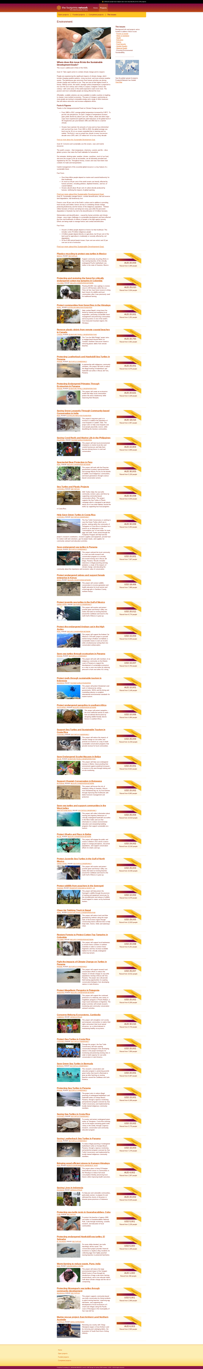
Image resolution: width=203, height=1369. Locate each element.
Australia (60, 1322)
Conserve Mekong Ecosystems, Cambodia (78, 1014)
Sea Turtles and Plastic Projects (73, 486)
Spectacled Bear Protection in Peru (74, 462)
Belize (59, 759)
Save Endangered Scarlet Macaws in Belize (79, 756)
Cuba (59, 1214)
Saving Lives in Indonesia (70, 1187)
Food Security (121, 44)
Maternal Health (121, 48)
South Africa (62, 707)
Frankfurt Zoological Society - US (82, 888)
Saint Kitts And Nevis (64, 810)
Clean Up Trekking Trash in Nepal (74, 910)
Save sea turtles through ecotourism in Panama (81, 653)
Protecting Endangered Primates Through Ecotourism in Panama (78, 384)
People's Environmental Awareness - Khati (82, 1165)
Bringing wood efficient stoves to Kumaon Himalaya (83, 1163)
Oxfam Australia (76, 1017)
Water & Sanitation (122, 36)
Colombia (60, 283)
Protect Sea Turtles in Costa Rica (73, 1039)
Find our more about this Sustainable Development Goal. (76, 140)
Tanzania (60, 888)
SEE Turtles (72, 256)
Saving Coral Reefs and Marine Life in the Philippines (84, 438)
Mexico (59, 256)
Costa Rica (61, 489)
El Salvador (61, 1241)
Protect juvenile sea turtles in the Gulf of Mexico (81, 602)
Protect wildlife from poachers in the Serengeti (80, 886)
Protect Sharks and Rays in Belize (74, 834)
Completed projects (96, 15)
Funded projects (79, 15)
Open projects (63, 15)
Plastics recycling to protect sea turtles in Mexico (81, 253)
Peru (59, 464)
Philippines (61, 440)
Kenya (59, 580)
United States (62, 604)
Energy (118, 42)
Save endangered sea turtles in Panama (77, 547)
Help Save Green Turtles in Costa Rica (76, 515)
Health (118, 38)
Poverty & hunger (122, 34)
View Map (118, 82)
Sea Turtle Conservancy (78, 361)
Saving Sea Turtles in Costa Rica (73, 1114)
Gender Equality (121, 46)
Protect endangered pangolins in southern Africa (81, 705)
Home (60, 1350)
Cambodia (60, 1017)
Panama (59, 361)
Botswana (60, 783)
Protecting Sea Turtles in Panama (74, 1088)
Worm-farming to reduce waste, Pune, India (78, 1264)
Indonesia (60, 683)
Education (119, 40)
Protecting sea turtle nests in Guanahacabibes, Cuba (83, 1212)
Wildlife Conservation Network (82, 283)
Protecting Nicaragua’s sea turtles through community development (78, 1289)
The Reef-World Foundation (81, 440)
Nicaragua (61, 1293)
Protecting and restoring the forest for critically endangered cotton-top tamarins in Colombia (80, 279)
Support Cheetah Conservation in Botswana (79, 781)
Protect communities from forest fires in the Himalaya (84, 305)
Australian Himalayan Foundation (79, 307)
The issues (111, 15)
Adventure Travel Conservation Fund (83, 334)
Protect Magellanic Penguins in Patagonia (78, 990)
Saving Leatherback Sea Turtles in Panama (79, 1138)
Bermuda (60, 1066)
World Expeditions (77, 1322)
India (59, 415)
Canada (60, 334)
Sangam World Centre (74, 1266)
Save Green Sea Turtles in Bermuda (75, 1063)
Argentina (61, 992)
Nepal (59, 307)
